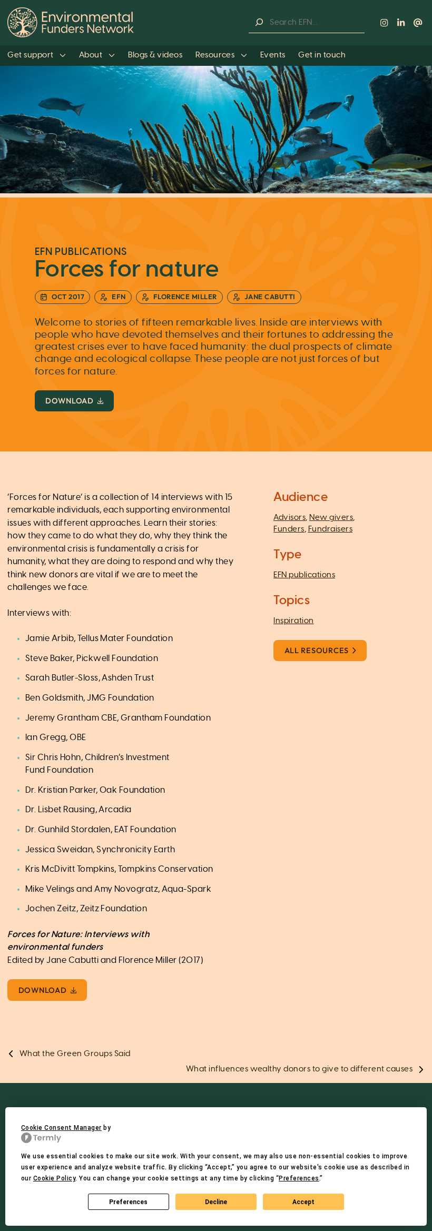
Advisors (289, 517)
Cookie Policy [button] (54, 1178)
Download (69, 401)
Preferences (128, 1202)
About (91, 55)
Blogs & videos (155, 55)
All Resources (316, 650)
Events (273, 55)
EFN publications (304, 575)
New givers (331, 517)
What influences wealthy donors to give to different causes (299, 1069)
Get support (31, 55)
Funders (288, 529)
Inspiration (293, 621)
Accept (303, 1202)
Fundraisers (330, 529)
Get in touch (322, 55)
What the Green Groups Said (74, 1054)
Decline (216, 1202)
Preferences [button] (299, 1178)
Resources (216, 55)
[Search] (259, 22)
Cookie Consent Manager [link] (61, 1127)
